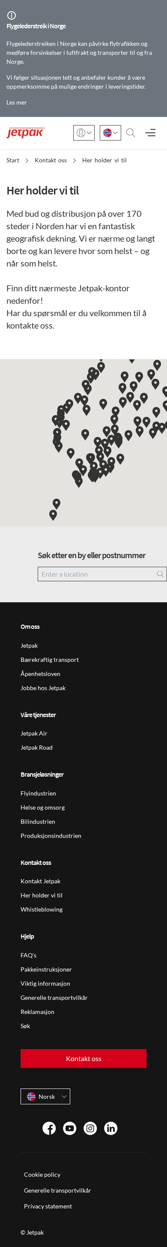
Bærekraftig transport (50, 659)
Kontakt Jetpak (40, 881)
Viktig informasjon (45, 983)
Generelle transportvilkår (54, 997)
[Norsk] (110, 133)
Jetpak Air (34, 733)
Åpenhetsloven (40, 673)
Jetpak (29, 645)
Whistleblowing (42, 909)
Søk (25, 1025)
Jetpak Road (37, 747)
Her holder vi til (42, 895)
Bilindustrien (38, 821)
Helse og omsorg (43, 807)
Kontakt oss (83, 1058)
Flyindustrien (38, 793)
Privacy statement (48, 1206)
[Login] (84, 133)
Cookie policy (42, 1174)
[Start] (25, 133)
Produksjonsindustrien (51, 835)
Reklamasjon (37, 1011)
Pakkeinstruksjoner (46, 969)
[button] (53, 515)
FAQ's (28, 955)
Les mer (16, 102)
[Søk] (130, 133)
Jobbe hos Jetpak (43, 687)
